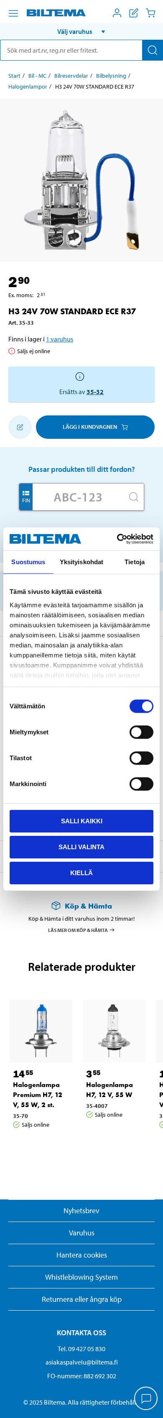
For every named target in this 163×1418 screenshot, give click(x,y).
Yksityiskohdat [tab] (81, 561)
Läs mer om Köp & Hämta (78, 930)
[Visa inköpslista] (133, 13)
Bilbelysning (111, 75)
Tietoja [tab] (135, 561)
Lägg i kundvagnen (90, 426)
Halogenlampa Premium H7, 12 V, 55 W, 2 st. (37, 1094)
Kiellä (81, 872)
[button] (81, 31)
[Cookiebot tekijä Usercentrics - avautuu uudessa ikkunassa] (117, 538)
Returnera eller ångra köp (82, 1299)
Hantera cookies (81, 1255)
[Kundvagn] (150, 13)
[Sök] (152, 50)
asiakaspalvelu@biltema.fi (82, 1362)
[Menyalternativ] (13, 13)
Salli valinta (81, 846)
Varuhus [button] (81, 1232)
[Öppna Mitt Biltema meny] (117, 13)
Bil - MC (37, 75)
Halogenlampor (27, 86)
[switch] (141, 732)
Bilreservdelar (71, 75)
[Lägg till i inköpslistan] (20, 427)
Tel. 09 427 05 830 (81, 1348)
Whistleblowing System (81, 1277)
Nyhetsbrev (81, 1210)
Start (14, 75)
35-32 (95, 391)
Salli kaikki (81, 821)
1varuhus (59, 339)
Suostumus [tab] (28, 561)
